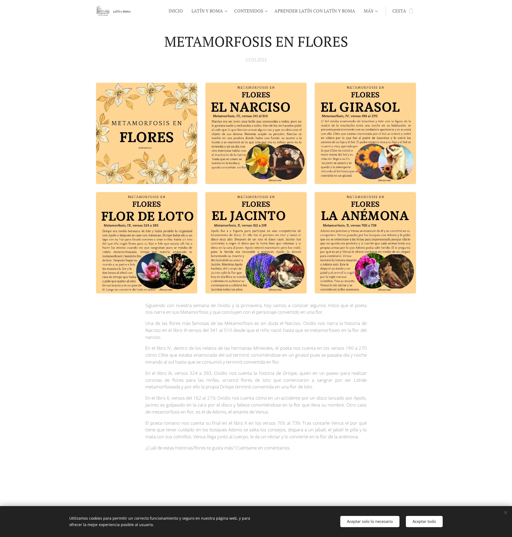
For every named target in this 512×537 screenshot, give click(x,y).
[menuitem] (177, 11)
